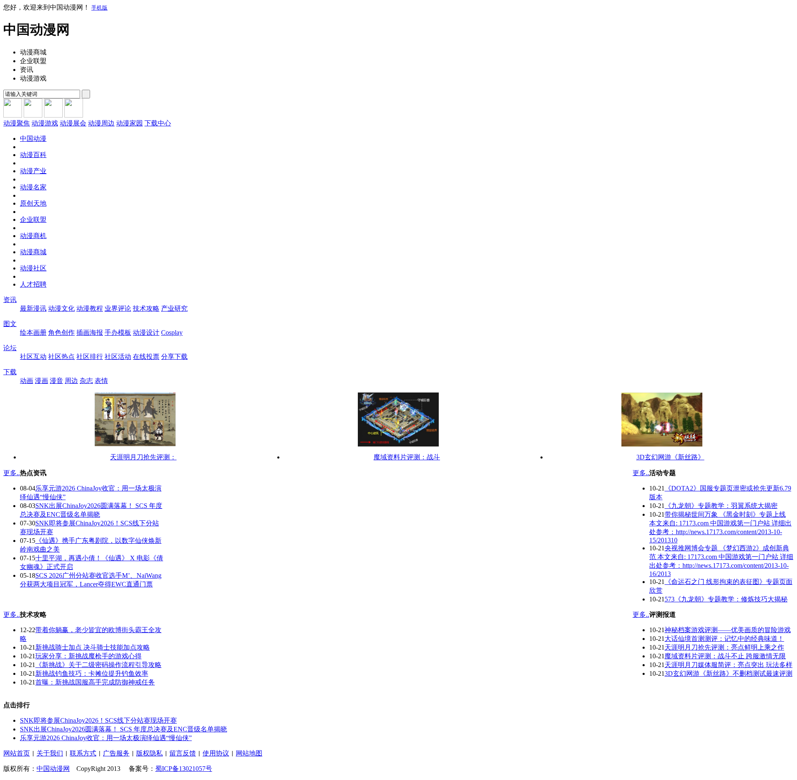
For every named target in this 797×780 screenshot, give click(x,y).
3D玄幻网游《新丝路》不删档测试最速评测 (728, 673)
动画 (26, 380)
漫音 (56, 380)
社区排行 (89, 356)
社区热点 (61, 356)
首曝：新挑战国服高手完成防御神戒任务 (95, 682)
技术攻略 (146, 308)
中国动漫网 (53, 768)
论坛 (10, 347)
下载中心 (157, 123)
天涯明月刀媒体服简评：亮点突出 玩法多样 (728, 664)
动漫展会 (73, 123)
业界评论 (118, 308)
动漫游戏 (45, 123)
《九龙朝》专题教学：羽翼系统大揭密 (721, 505)
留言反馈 (182, 753)
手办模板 (118, 332)
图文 (10, 323)
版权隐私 (149, 753)
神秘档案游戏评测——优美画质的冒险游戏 (728, 629)
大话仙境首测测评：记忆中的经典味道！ (724, 638)
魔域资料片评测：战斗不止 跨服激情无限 (725, 656)
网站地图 (249, 753)
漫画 (41, 380)
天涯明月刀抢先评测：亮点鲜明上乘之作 (724, 647)
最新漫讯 (33, 308)
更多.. (11, 472)
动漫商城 (33, 251)
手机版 (99, 8)
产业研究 (174, 308)
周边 (71, 380)
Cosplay (172, 332)
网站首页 (16, 753)
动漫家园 (129, 123)
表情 (101, 380)
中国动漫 (33, 138)
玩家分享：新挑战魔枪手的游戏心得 (88, 656)
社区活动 (118, 356)
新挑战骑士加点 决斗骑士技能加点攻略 (92, 647)
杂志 (86, 380)
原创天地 (33, 203)
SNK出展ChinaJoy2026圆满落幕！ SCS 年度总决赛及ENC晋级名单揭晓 (123, 729)
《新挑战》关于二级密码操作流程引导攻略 (98, 664)
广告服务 (116, 753)
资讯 (10, 299)
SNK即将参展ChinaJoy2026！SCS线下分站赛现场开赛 (98, 720)
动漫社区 (33, 268)
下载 (10, 371)
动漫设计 (146, 332)
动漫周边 (101, 123)
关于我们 (50, 753)
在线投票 (146, 356)
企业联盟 (33, 219)
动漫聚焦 (16, 123)
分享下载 (174, 356)
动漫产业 (33, 170)
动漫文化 (61, 308)
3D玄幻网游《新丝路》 (670, 457)
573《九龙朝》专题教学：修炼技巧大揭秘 (726, 599)
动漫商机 (33, 235)
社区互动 (33, 356)
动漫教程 (89, 308)
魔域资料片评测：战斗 (407, 457)
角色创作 (61, 332)
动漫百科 (33, 154)
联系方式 (83, 753)
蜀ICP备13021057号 (183, 768)
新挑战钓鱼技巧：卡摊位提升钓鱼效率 (91, 673)
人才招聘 (33, 284)
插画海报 (89, 332)
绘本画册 (33, 332)
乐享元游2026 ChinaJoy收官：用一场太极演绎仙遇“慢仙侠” (106, 737)
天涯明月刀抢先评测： (143, 457)
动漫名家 (33, 187)
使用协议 (216, 753)
